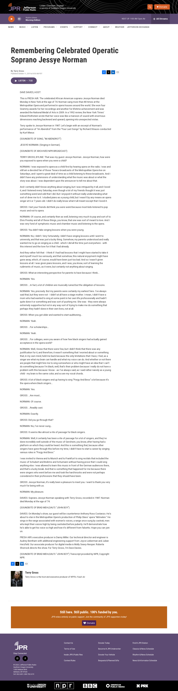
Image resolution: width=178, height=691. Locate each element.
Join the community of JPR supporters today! (106, 617)
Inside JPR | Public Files (73, 655)
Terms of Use (69, 649)
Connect (92, 27)
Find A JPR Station (140, 643)
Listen (34, 27)
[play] (11, 18)
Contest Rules (69, 661)
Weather (119, 27)
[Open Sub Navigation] (16, 27)
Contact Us (68, 643)
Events (64, 27)
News (11, 27)
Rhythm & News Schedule (143, 655)
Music (22, 27)
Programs (49, 27)
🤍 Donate (89, 622)
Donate (163, 6)
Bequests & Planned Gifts (108, 661)
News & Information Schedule (145, 661)
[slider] (23, 18)
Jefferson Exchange (138, 27)
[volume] (19, 19)
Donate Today (104, 643)
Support (78, 27)
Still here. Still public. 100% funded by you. (89, 612)
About (106, 27)
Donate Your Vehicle (106, 655)
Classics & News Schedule (143, 649)
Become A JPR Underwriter (109, 649)
